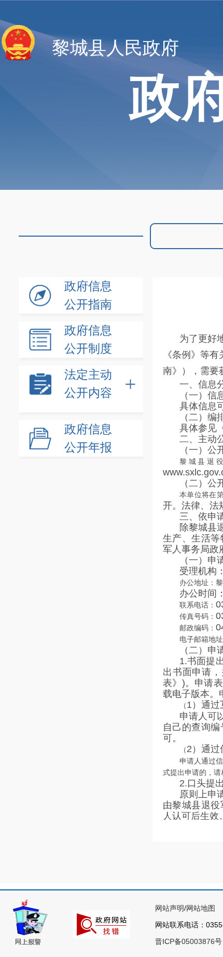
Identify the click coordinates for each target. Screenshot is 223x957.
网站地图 (200, 908)
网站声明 (169, 908)
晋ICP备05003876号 (188, 941)
